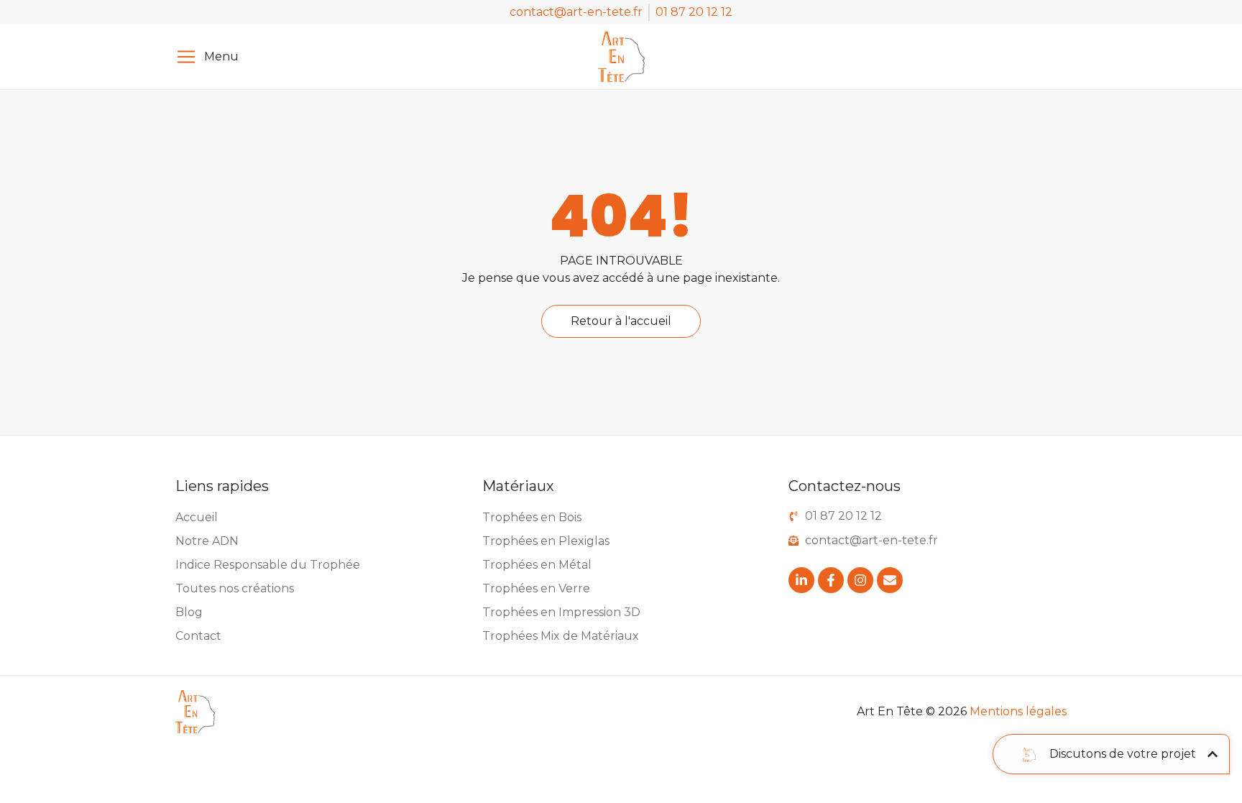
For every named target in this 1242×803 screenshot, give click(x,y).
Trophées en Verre (536, 588)
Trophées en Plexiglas (546, 541)
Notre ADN (207, 541)
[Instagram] (860, 580)
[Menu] (186, 57)
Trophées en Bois (531, 517)
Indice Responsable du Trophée (267, 565)
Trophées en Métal (537, 565)
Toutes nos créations (234, 588)
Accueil (196, 517)
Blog (189, 612)
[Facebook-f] (831, 580)
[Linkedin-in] (801, 580)
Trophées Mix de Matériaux (560, 636)
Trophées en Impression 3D (561, 612)
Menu (221, 56)
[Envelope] (890, 580)
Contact (198, 636)
